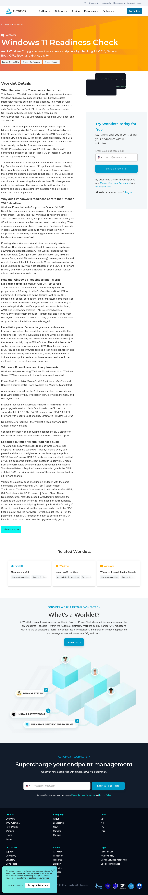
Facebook (58, 855)
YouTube (57, 868)
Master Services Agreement (115, 183)
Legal (104, 847)
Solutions (60, 11)
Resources (90, 11)
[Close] (54, 869)
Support (131, 3)
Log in (128, 192)
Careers (57, 831)
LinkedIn (57, 864)
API (102, 823)
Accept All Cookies (38, 885)
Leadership (58, 823)
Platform (43, 11)
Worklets (10, 831)
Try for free (134, 11)
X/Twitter (57, 851)
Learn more (74, 642)
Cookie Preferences (110, 864)
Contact (57, 835)
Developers (119, 3)
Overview (10, 819)
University (106, 3)
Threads (57, 872)
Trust (103, 831)
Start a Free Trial (116, 168)
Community (94, 3)
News (56, 827)
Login (139, 3)
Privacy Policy (103, 186)
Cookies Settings (15, 885)
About (56, 819)
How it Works (12, 827)
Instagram (57, 860)
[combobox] (99, 157)
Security (10, 839)
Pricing (76, 11)
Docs (103, 819)
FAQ (102, 827)
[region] (29, 879)
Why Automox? (13, 823)
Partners (107, 11)
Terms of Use (107, 851)
